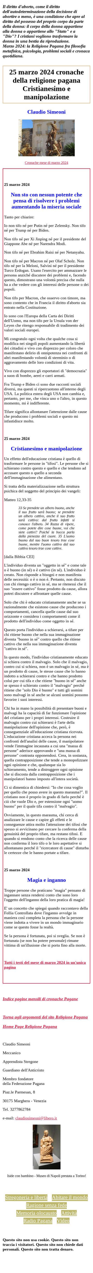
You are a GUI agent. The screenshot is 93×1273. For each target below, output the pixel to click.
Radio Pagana (37, 1220)
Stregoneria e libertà (26, 1197)
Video (63, 1220)
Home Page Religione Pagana (30, 1026)
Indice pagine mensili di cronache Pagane (40, 999)
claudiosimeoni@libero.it (36, 1118)
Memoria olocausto (36, 1213)
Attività (69, 1213)
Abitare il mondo (70, 1197)
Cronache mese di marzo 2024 (46, 163)
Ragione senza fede (46, 1205)
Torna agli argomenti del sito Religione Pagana (45, 1017)
